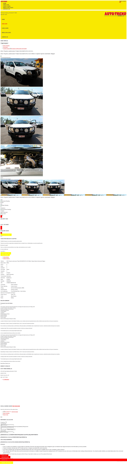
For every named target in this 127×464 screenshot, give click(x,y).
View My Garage (15, 48)
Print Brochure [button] (16, 406)
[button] (63, 444)
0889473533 (4, 455)
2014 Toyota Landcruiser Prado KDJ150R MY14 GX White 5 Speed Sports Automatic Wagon (28, 53)
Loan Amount (3, 423)
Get (6, 379)
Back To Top (5, 414)
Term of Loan (3, 429)
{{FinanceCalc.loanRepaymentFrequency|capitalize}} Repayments (14, 426)
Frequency (3, 422)
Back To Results (6, 45)
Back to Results (5, 254)
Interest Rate (3, 430)
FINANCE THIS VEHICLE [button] (7, 462)
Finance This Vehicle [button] (6, 234)
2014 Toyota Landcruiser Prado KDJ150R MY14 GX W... (17, 51)
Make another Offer (5, 253)
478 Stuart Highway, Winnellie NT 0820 (9, 12)
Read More (3, 363)
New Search (5, 47)
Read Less (7, 363)
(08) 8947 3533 (4, 14)
